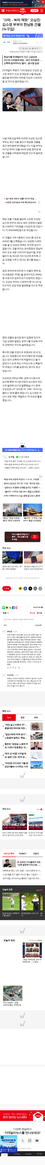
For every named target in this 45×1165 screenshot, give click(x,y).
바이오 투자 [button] (9, 853)
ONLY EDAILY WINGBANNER (22, 10)
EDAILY (3, 10)
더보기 (38, 809)
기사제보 (17, 1154)
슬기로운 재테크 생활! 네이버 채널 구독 (22, 199)
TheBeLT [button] (22, 853)
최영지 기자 (17, 41)
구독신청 (28, 1154)
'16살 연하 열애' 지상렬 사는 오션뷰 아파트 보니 (21, 461)
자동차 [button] (36, 853)
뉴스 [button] (9, 717)
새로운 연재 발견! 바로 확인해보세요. (21, 202)
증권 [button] (22, 717)
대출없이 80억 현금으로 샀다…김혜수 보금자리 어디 (21, 468)
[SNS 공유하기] (41, 42)
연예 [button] (36, 717)
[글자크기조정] (37, 42)
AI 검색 (34, 11)
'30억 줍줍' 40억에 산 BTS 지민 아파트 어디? (20, 464)
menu (41, 10)
